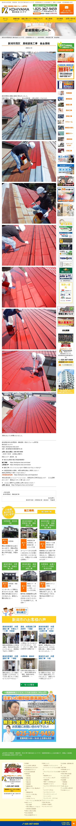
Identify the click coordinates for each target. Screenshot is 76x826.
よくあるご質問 (65, 775)
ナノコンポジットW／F (49, 777)
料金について (38, 19)
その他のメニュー (66, 790)
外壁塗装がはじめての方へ (31, 767)
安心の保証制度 (29, 812)
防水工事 (28, 780)
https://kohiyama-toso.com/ (10, 447)
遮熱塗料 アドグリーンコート (51, 765)
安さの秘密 (29, 804)
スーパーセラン (47, 796)
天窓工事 (28, 796)
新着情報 (65, 782)
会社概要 (59, 19)
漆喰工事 (28, 782)
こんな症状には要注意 (30, 765)
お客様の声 (64, 771)
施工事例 (48, 19)
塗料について (46, 763)
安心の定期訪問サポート (31, 815)
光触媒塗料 (46, 779)
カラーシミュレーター (48, 800)
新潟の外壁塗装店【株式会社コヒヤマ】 (33, 820)
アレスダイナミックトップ (50, 794)
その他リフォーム (30, 798)
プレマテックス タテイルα (51, 798)
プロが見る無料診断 (30, 771)
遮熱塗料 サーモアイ (49, 783)
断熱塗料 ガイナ (48, 775)
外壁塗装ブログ (65, 777)
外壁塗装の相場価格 (31, 808)
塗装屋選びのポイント (30, 769)
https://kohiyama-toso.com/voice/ (20, 465)
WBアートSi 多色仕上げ (49, 781)
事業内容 (16, 19)
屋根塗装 (28, 778)
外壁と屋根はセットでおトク (33, 806)
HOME (5, 19)
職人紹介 (65, 784)
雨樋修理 (28, 784)
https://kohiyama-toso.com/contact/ (22, 485)
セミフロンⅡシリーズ (49, 792)
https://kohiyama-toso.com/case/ (20, 462)
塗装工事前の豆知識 (66, 773)
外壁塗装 (28, 775)
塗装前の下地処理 (47, 804)
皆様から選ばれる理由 (30, 810)
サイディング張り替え (31, 794)
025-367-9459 (18, 452)
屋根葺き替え (29, 786)
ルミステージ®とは (48, 790)
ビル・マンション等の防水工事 (33, 800)
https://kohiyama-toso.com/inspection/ (26, 475)
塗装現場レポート (66, 769)
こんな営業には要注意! (67, 788)
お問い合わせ (70, 19)
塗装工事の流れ (27, 19)
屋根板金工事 (29, 792)
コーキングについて (47, 806)
